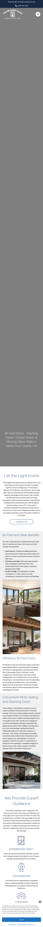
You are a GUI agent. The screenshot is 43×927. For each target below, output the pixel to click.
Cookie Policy (12, 924)
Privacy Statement (22, 924)
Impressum (31, 924)
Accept (21, 920)
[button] (40, 902)
